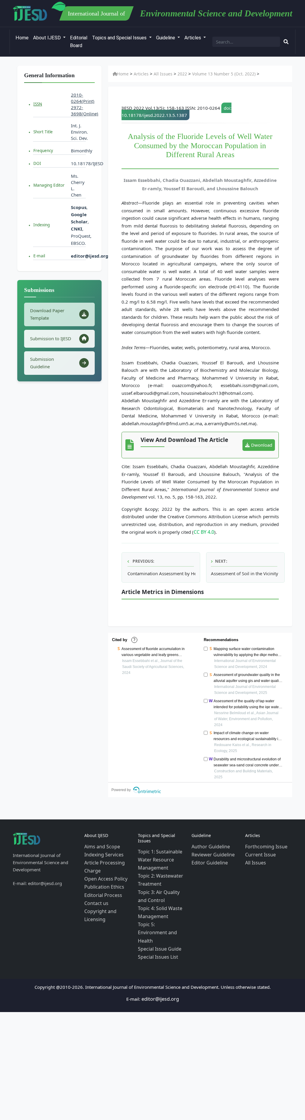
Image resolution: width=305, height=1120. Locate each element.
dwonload (261, 445)
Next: (221, 560)
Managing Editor (49, 185)
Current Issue (259, 853)
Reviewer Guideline (211, 853)
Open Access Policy (104, 874)
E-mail (39, 256)
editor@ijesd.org (89, 256)
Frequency (43, 150)
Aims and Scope (100, 845)
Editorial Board (78, 41)
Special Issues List (156, 936)
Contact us (95, 895)
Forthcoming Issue (264, 845)
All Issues (158, 74)
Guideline (166, 38)
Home (22, 38)
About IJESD (47, 38)
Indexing (41, 225)
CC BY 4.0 (203, 532)
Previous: (143, 560)
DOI (37, 163)
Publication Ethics (102, 881)
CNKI (76, 229)
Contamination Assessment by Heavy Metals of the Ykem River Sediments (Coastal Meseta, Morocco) (161, 573)
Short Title (43, 131)
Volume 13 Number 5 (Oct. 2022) (213, 74)
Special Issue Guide (158, 929)
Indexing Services (102, 853)
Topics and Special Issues (120, 38)
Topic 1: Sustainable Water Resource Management (158, 857)
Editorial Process (101, 888)
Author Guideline (209, 845)
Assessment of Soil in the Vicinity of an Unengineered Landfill (245, 573)
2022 (176, 74)
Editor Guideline (208, 860)
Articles (193, 38)
